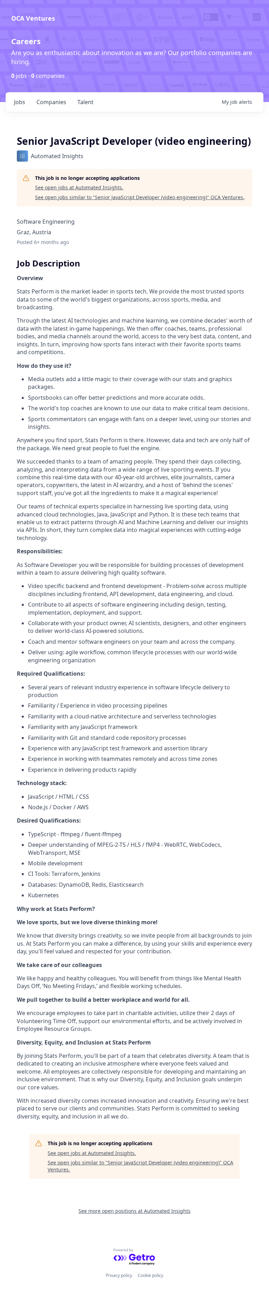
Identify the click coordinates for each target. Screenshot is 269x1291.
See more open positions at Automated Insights (134, 1211)
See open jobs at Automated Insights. (79, 187)
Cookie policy (150, 1275)
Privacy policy (119, 1275)
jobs (19, 102)
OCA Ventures (33, 18)
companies (51, 102)
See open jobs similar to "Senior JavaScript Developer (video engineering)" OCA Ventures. (139, 197)
